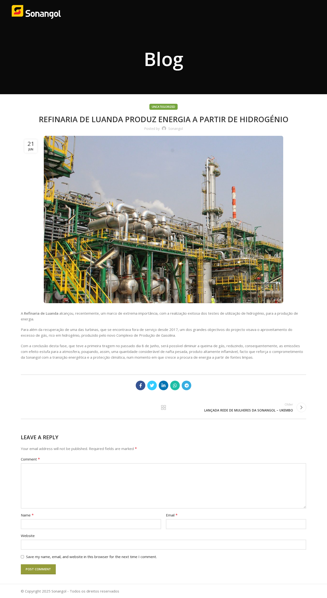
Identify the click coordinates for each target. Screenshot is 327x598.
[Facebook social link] (140, 385)
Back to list (163, 407)
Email (172, 515)
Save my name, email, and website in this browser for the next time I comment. (91, 556)
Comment (30, 459)
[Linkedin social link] (163, 385)
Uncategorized (163, 107)
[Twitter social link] (152, 385)
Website (28, 535)
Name (27, 515)
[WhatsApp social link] (175, 385)
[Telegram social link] (186, 385)
